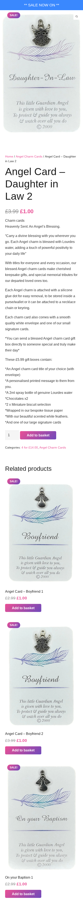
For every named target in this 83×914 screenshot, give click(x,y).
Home (9, 156)
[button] (23, 608)
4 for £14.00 (29, 447)
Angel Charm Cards (29, 156)
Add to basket (38, 435)
